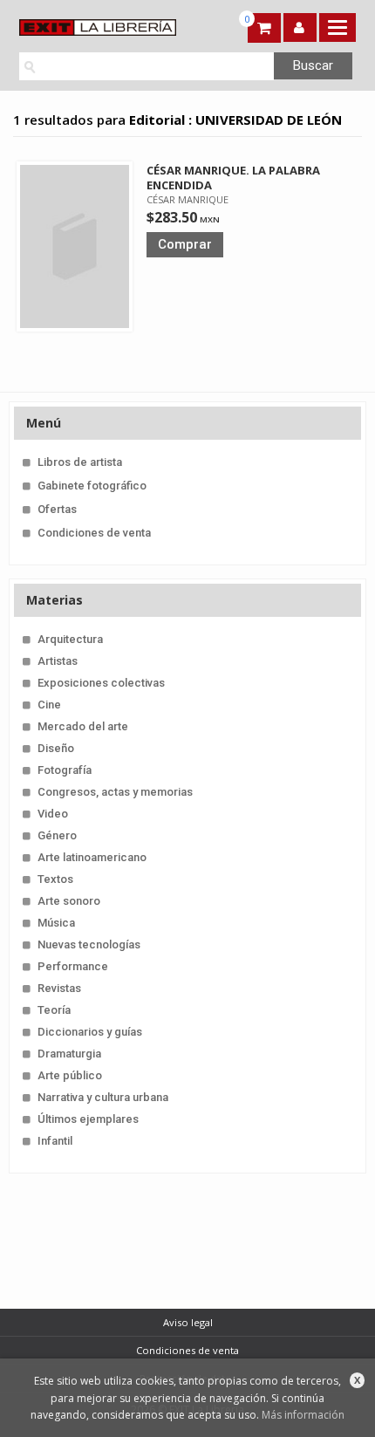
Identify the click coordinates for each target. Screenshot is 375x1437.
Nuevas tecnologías (89, 944)
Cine (49, 704)
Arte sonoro (69, 900)
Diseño (56, 748)
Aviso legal (188, 1322)
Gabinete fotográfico (92, 485)
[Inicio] (100, 27)
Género (57, 835)
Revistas (59, 988)
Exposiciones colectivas (101, 682)
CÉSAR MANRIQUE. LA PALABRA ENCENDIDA (233, 177)
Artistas (58, 660)
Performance (73, 966)
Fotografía (65, 770)
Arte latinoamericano (92, 857)
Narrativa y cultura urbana (103, 1097)
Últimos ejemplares (88, 1119)
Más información (303, 1414)
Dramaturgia (69, 1053)
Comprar (185, 244)
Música (56, 922)
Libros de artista (80, 462)
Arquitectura (70, 639)
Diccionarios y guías (90, 1031)
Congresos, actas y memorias (115, 791)
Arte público (70, 1075)
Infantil (55, 1140)
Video (53, 813)
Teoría (54, 1009)
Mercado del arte (83, 726)
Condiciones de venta (94, 532)
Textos (55, 879)
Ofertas (57, 509)
